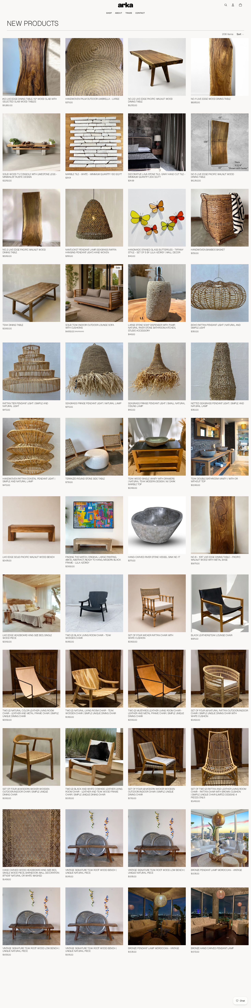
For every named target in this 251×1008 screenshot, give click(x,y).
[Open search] (225, 5)
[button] (240, 34)
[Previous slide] (8, 67)
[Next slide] (55, 67)
